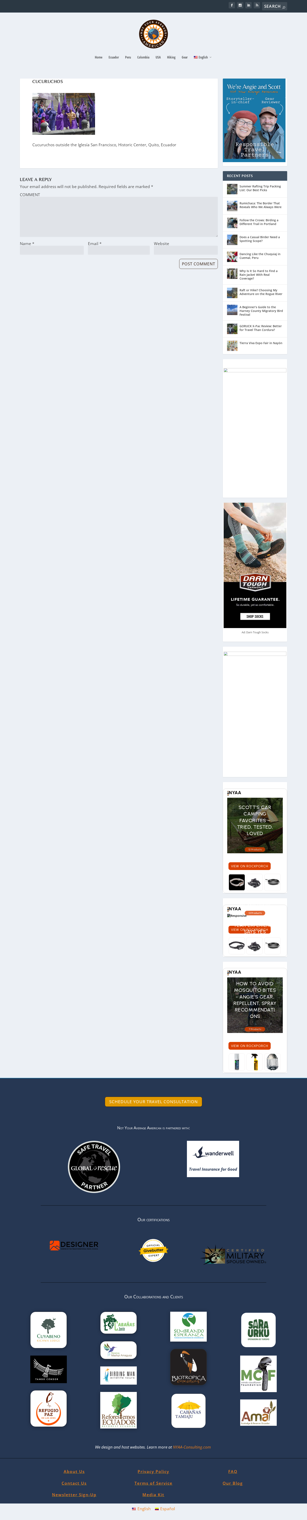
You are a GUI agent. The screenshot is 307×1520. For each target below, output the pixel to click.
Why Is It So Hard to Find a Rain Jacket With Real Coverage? (259, 274)
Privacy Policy (153, 1471)
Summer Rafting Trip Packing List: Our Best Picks (260, 188)
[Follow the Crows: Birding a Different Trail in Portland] (232, 223)
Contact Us (74, 1483)
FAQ (232, 1471)
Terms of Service (153, 1483)
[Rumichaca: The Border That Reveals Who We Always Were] (232, 206)
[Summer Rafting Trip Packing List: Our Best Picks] (232, 189)
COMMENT (30, 194)
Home (98, 58)
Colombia (143, 58)
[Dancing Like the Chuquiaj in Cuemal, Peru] (232, 257)
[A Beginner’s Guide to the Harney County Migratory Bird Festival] (232, 310)
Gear (185, 58)
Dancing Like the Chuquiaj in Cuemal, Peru (260, 256)
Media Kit (153, 1494)
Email (94, 243)
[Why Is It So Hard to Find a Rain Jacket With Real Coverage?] (232, 273)
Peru (128, 58)
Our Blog (233, 1483)
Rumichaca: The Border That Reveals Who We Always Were (261, 205)
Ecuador (114, 58)
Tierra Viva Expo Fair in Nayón (261, 343)
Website (161, 243)
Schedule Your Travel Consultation (153, 1101)
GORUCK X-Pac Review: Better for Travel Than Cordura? (261, 328)
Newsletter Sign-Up (74, 1494)
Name (27, 243)
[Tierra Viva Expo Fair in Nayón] (232, 346)
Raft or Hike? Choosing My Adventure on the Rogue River (261, 292)
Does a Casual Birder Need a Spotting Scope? (260, 239)
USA (158, 58)
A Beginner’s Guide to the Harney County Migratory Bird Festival (261, 311)
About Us (74, 1471)
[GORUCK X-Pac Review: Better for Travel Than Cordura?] (232, 329)
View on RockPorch (249, 866)
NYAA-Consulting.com (192, 1447)
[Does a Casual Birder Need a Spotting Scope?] (232, 240)
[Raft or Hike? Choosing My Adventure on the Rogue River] (232, 293)
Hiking (171, 58)
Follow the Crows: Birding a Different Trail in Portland (259, 222)
